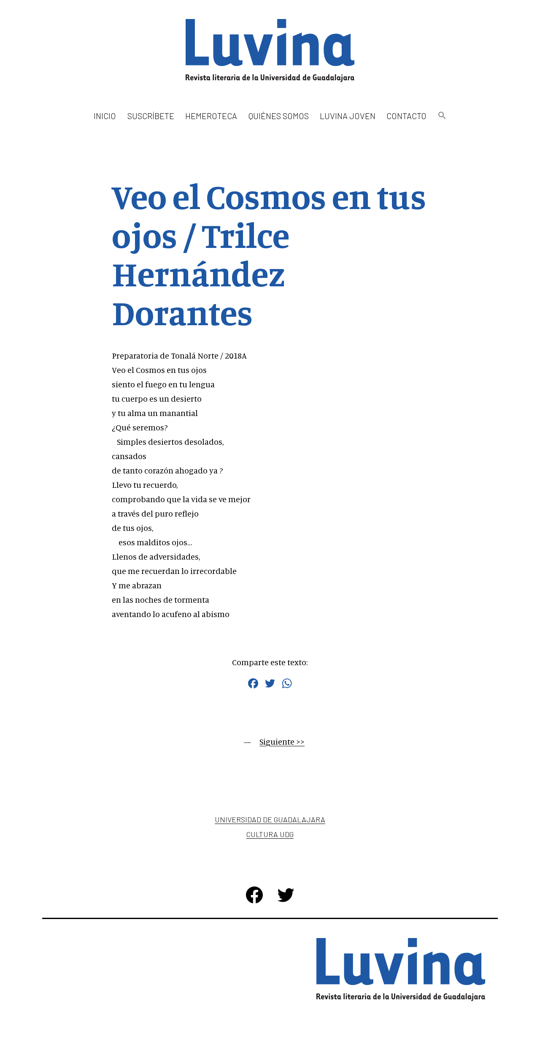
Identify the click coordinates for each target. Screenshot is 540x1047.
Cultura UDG (270, 834)
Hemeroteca (211, 116)
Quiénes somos (278, 116)
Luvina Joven (347, 116)
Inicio (105, 116)
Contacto (406, 116)
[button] (441, 116)
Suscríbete (150, 116)
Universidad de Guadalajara (270, 819)
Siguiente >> (282, 741)
